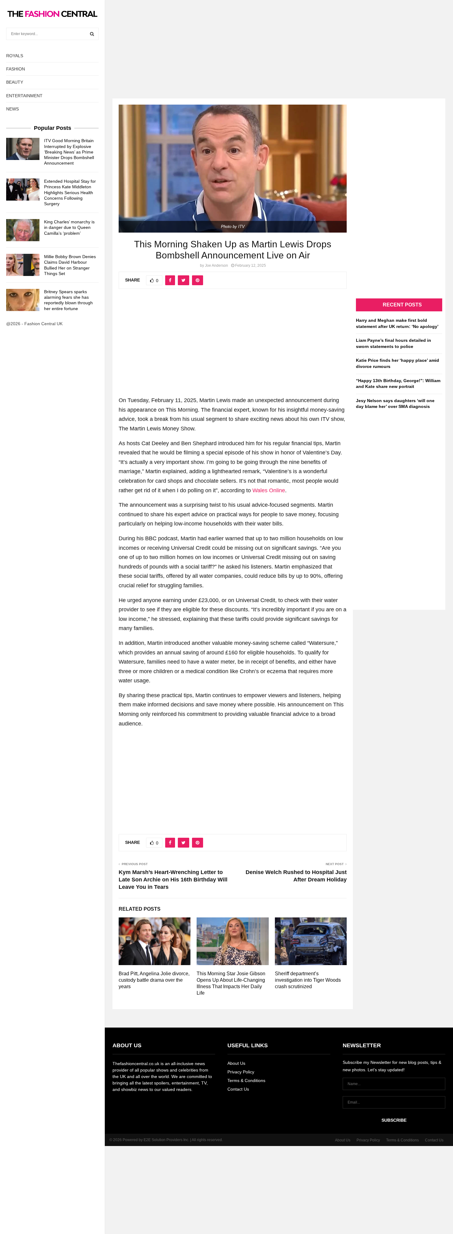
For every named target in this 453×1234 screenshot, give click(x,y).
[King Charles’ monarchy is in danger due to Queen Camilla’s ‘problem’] (22, 230)
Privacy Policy (240, 1071)
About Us (236, 1063)
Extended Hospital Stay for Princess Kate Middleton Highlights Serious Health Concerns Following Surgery (70, 192)
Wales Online (268, 490)
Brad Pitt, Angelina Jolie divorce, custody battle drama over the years (154, 980)
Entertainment (24, 95)
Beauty (14, 82)
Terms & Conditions (246, 1080)
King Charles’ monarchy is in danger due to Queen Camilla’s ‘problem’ (69, 227)
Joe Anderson (216, 265)
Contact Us (238, 1089)
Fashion (15, 68)
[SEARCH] (92, 34)
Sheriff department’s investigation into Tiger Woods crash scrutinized (308, 980)
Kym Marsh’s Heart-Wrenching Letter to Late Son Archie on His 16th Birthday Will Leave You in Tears (173, 879)
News (12, 108)
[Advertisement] (226, 43)
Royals (14, 55)
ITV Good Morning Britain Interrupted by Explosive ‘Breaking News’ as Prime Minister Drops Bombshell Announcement (69, 152)
